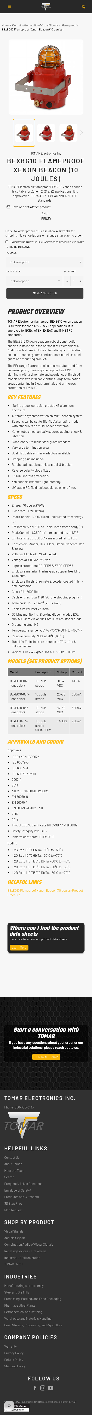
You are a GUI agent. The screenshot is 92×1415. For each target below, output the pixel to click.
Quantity (70, 271)
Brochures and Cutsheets (21, 1197)
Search (9, 1177)
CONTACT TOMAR (46, 1057)
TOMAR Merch (13, 1264)
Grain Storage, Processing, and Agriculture (33, 1325)
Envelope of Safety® (25, 207)
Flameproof (69, 25)
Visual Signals (13, 1231)
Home (5, 25)
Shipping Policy (14, 1366)
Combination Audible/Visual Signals (35, 25)
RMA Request (13, 1210)
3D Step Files (13, 1203)
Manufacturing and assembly (24, 1285)
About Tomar (13, 1164)
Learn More (19, 947)
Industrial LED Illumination (22, 1258)
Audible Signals (14, 1238)
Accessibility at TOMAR (64, 1401)
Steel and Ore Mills (16, 1292)
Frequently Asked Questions (23, 1184)
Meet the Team (14, 1170)
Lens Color (13, 271)
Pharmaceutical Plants (19, 1305)
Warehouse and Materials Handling (28, 1318)
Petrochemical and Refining (23, 1312)
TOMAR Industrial (22, 1401)
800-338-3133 (24, 1107)
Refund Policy (13, 1360)
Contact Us (11, 1157)
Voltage (11, 252)
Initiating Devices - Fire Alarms (25, 1251)
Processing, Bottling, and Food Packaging (32, 1299)
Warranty (10, 1346)
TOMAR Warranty (42, 1401)
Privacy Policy (14, 1353)
